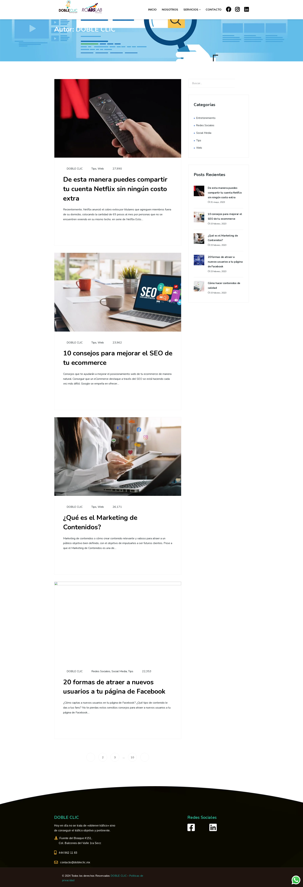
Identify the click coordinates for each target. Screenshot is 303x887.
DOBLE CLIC (74, 169)
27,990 (117, 169)
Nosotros (170, 10)
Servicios (190, 10)
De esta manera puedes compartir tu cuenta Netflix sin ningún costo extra (115, 189)
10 (132, 757)
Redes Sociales (100, 671)
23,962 (117, 343)
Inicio (152, 10)
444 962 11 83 (67, 852)
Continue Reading (83, 232)
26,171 (117, 507)
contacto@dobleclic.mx (74, 862)
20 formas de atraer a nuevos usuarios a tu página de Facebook (114, 686)
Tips (93, 169)
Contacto (213, 10)
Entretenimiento (206, 118)
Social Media (119, 671)
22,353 (146, 671)
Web (101, 169)
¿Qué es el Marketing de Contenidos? (100, 522)
